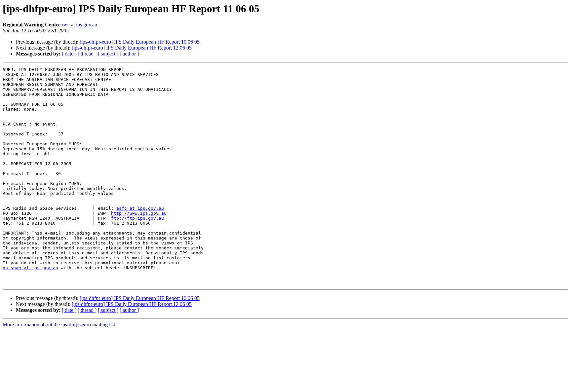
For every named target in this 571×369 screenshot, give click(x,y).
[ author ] (129, 53)
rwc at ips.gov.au (79, 24)
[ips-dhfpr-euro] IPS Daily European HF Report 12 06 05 (132, 48)
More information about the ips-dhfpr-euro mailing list (59, 324)
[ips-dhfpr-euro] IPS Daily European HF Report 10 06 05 (140, 42)
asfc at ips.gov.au (140, 208)
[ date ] (69, 53)
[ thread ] (87, 53)
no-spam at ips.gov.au (30, 267)
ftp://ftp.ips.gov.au (137, 218)
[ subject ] (108, 53)
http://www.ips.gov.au (139, 213)
